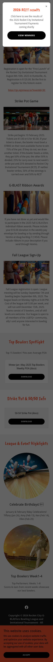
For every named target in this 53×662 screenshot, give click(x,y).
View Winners (26, 35)
